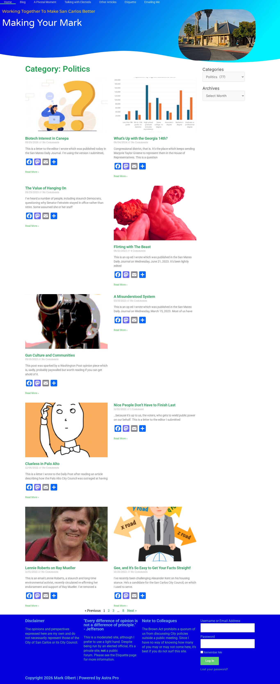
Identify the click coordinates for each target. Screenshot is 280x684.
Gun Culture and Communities (50, 355)
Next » (132, 610)
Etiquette (130, 2)
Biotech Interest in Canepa (47, 138)
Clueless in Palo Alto (42, 464)
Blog (23, 2)
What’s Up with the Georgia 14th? (141, 138)
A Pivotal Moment (45, 2)
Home (8, 2)
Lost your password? (214, 669)
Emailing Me (152, 2)
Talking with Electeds (78, 2)
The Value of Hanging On (45, 188)
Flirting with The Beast (132, 247)
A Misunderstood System (134, 296)
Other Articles (107, 2)
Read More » (32, 171)
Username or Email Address (220, 621)
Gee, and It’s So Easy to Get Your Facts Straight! (152, 568)
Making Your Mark (42, 23)
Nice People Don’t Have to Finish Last (144, 405)
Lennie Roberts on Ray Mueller (50, 568)
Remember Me (212, 652)
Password (207, 637)
